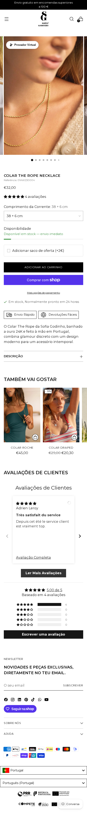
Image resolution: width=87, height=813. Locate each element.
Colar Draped (61, 447)
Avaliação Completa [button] (33, 557)
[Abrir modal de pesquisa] (71, 18)
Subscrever (73, 685)
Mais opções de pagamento (43, 292)
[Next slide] (79, 536)
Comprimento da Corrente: (36, 207)
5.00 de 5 (54, 590)
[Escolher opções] (74, 437)
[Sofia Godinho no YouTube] (46, 700)
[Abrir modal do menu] (6, 18)
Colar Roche (22, 447)
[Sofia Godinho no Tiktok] (33, 700)
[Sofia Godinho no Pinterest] (26, 700)
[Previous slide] (7, 536)
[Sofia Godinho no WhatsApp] (40, 700)
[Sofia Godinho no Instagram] (13, 700)
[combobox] (43, 770)
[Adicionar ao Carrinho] (35, 437)
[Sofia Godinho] (43, 18)
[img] (26, 503)
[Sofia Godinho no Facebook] (6, 700)
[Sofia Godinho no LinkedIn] (19, 700)
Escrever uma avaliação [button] (43, 634)
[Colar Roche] (22, 415)
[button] (14, 196)
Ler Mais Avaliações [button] (43, 573)
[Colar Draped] (61, 415)
